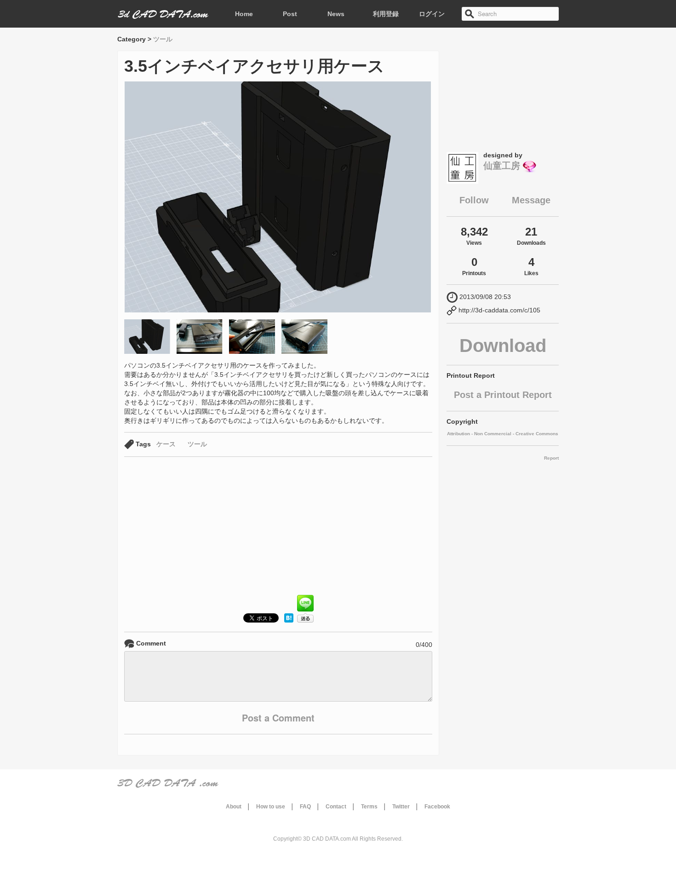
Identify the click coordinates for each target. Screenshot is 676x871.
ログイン (432, 13)
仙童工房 (501, 166)
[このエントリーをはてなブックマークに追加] (288, 620)
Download (502, 345)
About (233, 806)
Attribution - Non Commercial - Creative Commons (502, 433)
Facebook (437, 806)
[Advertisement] (278, 528)
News (335, 13)
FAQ (305, 806)
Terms (369, 806)
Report (551, 458)
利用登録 (386, 13)
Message (531, 200)
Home (244, 13)
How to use (270, 806)
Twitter (401, 806)
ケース (166, 444)
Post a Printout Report (503, 395)
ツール (162, 39)
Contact (336, 806)
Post (290, 13)
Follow (474, 200)
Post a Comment (278, 717)
